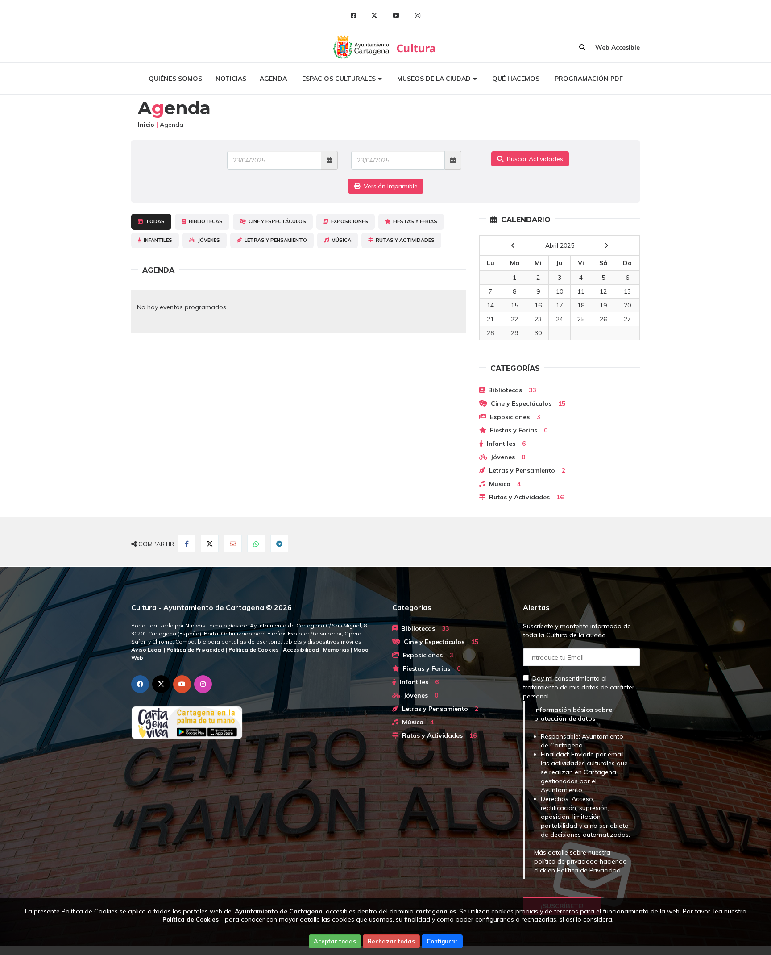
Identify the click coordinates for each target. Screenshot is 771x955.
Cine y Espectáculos (276, 221)
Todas (154, 221)
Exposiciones (348, 221)
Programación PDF (589, 79)
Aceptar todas (335, 941)
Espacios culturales (339, 79)
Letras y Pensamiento (274, 240)
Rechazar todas (391, 941)
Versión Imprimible (389, 186)
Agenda (273, 79)
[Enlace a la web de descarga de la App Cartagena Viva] (255, 723)
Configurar (442, 941)
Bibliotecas (204, 221)
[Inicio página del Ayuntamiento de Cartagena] (362, 47)
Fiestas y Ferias (413, 221)
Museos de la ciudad (434, 79)
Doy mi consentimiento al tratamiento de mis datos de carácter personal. (578, 687)
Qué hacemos (515, 79)
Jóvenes (207, 240)
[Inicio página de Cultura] (417, 46)
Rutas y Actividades (404, 240)
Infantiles (156, 240)
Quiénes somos (175, 79)
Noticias (231, 79)
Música (340, 240)
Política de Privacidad (589, 870)
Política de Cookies (190, 919)
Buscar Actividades (533, 159)
